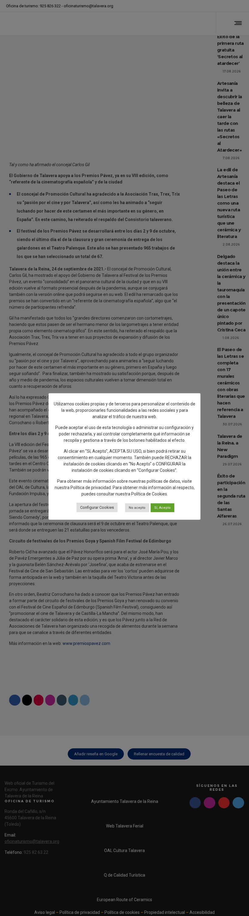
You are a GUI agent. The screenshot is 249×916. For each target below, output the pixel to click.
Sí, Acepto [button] (162, 508)
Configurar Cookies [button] (97, 507)
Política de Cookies (149, 494)
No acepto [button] (137, 508)
